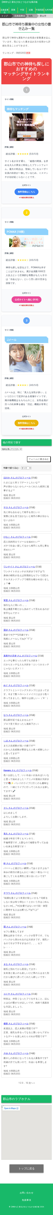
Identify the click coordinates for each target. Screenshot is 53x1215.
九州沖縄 (48, 10)
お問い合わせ (26, 1192)
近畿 (31, 10)
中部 (22, 10)
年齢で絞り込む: (11, 468)
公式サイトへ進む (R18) (26, 299)
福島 (30, 16)
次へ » (32, 1083)
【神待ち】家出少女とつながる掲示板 (19, 2)
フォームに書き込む (39, 459)
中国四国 (40, 10)
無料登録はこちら (26, 191)
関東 (13, 10)
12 (27, 1083)
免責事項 (26, 1200)
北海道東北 (4, 11)
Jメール (12, 339)
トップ (4, 16)
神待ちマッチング (18, 109)
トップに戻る (26, 1168)
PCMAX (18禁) (15, 231)
